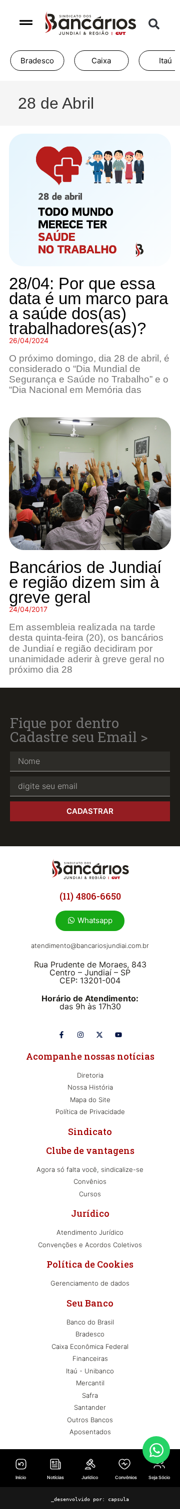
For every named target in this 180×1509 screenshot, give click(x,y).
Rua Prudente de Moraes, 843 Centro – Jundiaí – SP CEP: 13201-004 (90, 972)
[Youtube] (119, 1035)
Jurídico (90, 1477)
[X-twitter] (99, 1035)
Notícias (55, 1477)
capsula (118, 1499)
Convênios (126, 1477)
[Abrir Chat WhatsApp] (156, 1450)
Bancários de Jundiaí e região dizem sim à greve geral (85, 582)
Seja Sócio (159, 1477)
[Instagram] (81, 1035)
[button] (154, 24)
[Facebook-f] (61, 1035)
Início (21, 1477)
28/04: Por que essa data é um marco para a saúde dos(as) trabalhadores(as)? (88, 306)
